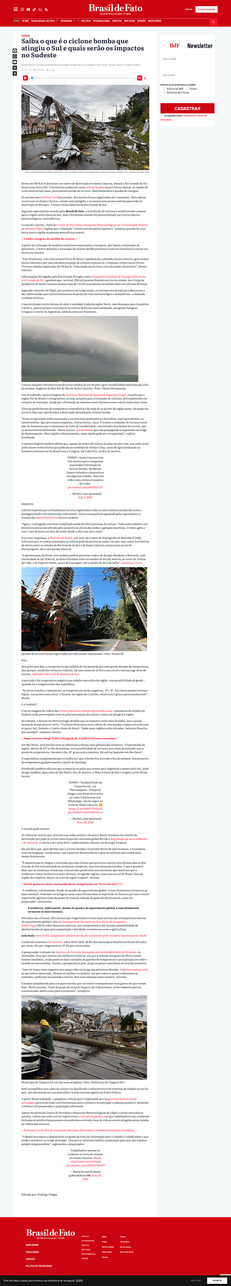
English (188, 9)
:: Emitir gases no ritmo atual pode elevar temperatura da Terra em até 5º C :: (72, 884)
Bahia (104, 1237)
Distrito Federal (108, 1247)
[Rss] (46, 9)
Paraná (123, 1237)
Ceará (104, 1242)
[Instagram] (22, 9)
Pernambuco (125, 1242)
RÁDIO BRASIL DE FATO (43, 21)
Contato (30, 1259)
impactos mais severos (134, 969)
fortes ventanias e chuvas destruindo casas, (86, 711)
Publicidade (32, 1252)
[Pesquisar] (213, 22)
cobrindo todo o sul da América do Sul (55, 674)
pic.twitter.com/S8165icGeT (85, 487)
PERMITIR (217, 1281)
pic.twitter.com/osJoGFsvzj (85, 812)
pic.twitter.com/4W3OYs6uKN (85, 1165)
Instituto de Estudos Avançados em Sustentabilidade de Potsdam (95, 952)
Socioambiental (89, 1254)
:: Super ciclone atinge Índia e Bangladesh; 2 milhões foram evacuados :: (69, 738)
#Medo (97, 1158)
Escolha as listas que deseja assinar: (178, 85)
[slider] (83, 77)
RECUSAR (196, 1281)
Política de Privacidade (39, 1266)
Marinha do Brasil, (61, 538)
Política (86, 21)
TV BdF (25, 21)
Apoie (16, 21)
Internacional (101, 21)
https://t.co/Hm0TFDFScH (85, 808)
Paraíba (105, 1257)
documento (55, 942)
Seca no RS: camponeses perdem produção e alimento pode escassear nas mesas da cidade (91, 935)
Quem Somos (154, 21)
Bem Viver (129, 21)
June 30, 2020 (85, 822)
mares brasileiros (47, 517)
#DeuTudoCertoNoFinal (85, 1161)
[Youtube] (28, 9)
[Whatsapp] (40, 9)
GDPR (79, 1280)
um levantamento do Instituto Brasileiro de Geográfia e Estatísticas (74, 923)
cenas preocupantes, (91, 1116)
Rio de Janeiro (125, 1247)
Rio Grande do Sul (126, 1252)
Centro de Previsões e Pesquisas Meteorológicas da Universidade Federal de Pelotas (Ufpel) (84, 226)
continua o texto (131, 562)
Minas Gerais (107, 1252)
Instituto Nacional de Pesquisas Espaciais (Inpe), (96, 395)
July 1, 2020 (85, 497)
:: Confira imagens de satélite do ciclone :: (49, 239)
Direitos (117, 21)
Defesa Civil (49, 197)
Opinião (141, 21)
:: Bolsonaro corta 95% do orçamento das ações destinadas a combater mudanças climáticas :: (79, 1130)
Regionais (66, 21)
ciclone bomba (95, 187)
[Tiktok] (34, 9)
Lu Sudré (52, 70)
